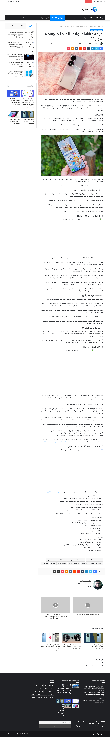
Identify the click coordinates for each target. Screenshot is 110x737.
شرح (45, 694)
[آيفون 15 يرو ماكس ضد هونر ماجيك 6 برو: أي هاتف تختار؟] (93, 638)
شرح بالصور (39, 694)
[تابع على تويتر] (90, 43)
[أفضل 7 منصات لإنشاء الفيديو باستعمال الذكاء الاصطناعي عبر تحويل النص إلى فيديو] (29, 47)
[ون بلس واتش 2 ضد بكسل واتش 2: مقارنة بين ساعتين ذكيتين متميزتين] (71, 638)
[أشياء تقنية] (89, 9)
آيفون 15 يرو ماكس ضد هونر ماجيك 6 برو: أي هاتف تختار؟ (28, 121)
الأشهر (31, 26)
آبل (45, 685)
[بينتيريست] (84, 48)
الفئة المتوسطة (59, 560)
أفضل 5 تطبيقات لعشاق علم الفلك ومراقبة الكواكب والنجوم (15, 64)
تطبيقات (85, 18)
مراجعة (84, 563)
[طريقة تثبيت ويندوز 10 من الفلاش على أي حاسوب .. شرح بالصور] (29, 73)
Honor (98, 560)
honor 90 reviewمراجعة (75, 560)
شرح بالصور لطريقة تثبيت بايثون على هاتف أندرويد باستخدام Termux (15, 56)
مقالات (91, 18)
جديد (48, 560)
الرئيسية (102, 18)
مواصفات (40, 697)
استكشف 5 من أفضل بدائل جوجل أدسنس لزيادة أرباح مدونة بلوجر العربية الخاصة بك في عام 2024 (28, 102)
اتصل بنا (7, 734)
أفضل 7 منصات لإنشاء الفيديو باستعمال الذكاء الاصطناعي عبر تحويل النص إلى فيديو (15, 44)
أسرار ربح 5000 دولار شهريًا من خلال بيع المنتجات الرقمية (15, 101)
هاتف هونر (61, 563)
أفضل (36, 685)
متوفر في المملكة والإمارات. (52, 492)
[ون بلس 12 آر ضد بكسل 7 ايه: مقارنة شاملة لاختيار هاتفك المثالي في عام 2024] (50, 638)
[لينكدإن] (93, 48)
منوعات (68, 18)
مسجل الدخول (92, 665)
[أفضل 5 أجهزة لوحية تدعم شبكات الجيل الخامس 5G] (13, 114)
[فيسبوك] (101, 48)
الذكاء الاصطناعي (49, 691)
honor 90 (89, 560)
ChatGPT (51, 685)
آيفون (41, 685)
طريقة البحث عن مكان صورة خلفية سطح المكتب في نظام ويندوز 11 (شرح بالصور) (15, 34)
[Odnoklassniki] (72, 48)
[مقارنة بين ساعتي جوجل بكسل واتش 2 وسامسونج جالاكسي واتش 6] (60, 710)
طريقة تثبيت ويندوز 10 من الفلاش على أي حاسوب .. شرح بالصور (15, 73)
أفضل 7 (45, 688)
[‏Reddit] (80, 48)
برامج (73, 18)
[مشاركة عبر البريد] (58, 571)
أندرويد (40, 688)
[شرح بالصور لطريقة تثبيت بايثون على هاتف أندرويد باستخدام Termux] (29, 57)
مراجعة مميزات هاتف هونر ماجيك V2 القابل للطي (55, 441)
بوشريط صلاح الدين (95, 43)
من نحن (12, 734)
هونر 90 (45, 563)
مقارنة (45, 697)
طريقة (33, 694)
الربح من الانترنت (45, 18)
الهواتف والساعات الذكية (57, 18)
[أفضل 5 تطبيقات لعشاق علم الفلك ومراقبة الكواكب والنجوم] (29, 65)
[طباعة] (54, 571)
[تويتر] (97, 48)
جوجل (35, 691)
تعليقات (10, 26)
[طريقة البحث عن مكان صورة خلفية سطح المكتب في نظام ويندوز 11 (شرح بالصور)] (29, 35)
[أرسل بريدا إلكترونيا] (89, 43)
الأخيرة (21, 26)
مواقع (78, 18)
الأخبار (96, 18)
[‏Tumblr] (88, 48)
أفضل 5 (51, 688)
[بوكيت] (68, 48)
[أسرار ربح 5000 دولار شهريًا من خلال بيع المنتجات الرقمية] (13, 93)
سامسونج (50, 694)
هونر (52, 563)
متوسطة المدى (95, 563)
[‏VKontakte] (76, 48)
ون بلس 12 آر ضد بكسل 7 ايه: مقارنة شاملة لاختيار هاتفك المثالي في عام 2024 (50, 646)
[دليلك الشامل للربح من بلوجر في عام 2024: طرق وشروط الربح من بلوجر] (75, 686)
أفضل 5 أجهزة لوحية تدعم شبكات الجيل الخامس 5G (15, 121)
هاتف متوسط (73, 563)
